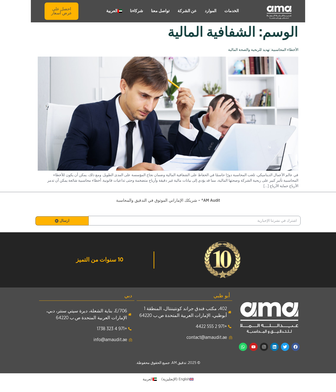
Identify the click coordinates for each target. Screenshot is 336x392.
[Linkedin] (274, 347)
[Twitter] (285, 347)
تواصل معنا (160, 11)
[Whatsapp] (243, 347)
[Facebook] (295, 347)
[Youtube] (253, 347)
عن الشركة (187, 11)
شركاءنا (136, 11)
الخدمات (231, 11)
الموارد (210, 11)
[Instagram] (264, 347)
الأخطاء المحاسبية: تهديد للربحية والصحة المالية (263, 50)
